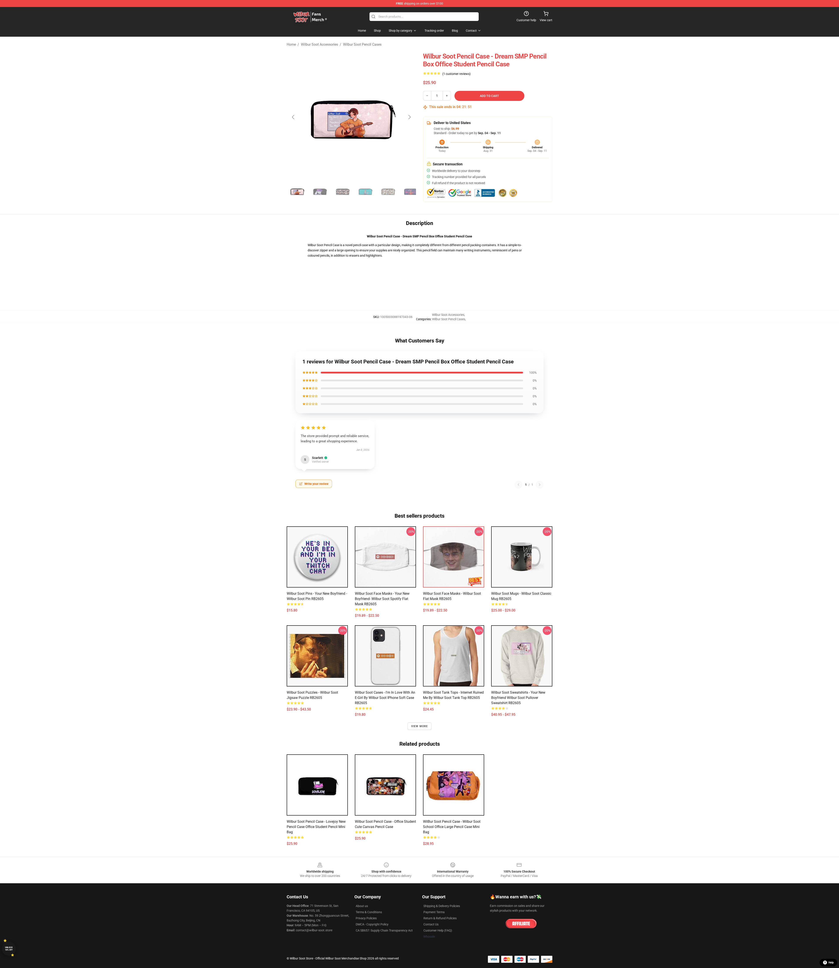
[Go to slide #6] (410, 191)
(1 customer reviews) (456, 74)
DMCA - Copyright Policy (372, 924)
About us (362, 906)
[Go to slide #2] (319, 191)
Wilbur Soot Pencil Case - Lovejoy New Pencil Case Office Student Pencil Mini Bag (316, 826)
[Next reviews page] (540, 485)
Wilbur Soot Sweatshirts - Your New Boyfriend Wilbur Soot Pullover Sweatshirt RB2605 (518, 697)
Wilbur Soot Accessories (319, 44)
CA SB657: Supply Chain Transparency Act (384, 930)
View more (419, 726)
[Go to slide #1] (297, 191)
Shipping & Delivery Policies (441, 906)
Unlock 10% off (9, 948)
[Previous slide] (293, 117)
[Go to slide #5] (388, 191)
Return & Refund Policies (440, 918)
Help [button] (831, 962)
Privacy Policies (366, 918)
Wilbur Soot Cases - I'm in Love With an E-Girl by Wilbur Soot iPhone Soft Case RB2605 (385, 697)
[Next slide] (409, 117)
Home (291, 44)
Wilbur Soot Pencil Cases (362, 44)
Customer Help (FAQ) (437, 930)
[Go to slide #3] (342, 191)
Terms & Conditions (369, 912)
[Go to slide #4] (365, 191)
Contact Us (431, 924)
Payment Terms (434, 912)
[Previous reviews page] (518, 485)
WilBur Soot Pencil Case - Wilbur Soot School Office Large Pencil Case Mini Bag (451, 826)
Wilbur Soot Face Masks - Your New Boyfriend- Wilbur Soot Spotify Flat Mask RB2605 (382, 598)
